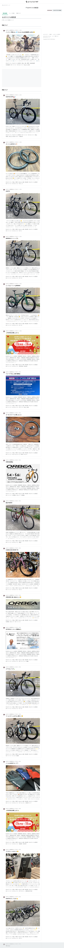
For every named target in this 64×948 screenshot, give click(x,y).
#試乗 (17, 755)
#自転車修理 (32, 63)
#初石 (7, 136)
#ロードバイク (13, 64)
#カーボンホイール (16, 454)
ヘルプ (53, 36)
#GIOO (22, 454)
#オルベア (19, 495)
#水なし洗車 (26, 407)
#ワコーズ (21, 407)
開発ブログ (56, 36)
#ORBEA (14, 495)
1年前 (20, 371)
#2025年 (24, 843)
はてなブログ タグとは (47, 36)
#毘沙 (20, 542)
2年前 (20, 627)
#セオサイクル (9, 63)
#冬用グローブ (28, 802)
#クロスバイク (20, 64)
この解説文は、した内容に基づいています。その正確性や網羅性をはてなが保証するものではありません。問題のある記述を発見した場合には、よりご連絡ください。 (8, 20)
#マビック (21, 183)
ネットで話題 (11, 13)
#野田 (28, 63)
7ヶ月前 (20, 142)
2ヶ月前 (20, 30)
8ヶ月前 (20, 330)
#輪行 (27, 661)
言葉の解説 (5, 13)
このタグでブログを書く (57, 10)
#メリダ (20, 278)
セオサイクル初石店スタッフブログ (12, 30)
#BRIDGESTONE (29, 891)
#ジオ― (25, 454)
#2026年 (25, 366)
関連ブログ (18, 13)
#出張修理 (8, 64)
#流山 (23, 63)
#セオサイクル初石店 (16, 63)
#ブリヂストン (22, 891)
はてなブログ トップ (6, 5)
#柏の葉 (21, 136)
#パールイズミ (22, 802)
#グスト (17, 136)
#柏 (25, 63)
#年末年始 (21, 366)
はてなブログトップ (46, 37)
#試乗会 (23, 495)
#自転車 (20, 843)
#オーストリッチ (22, 661)
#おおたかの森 (27, 64)
